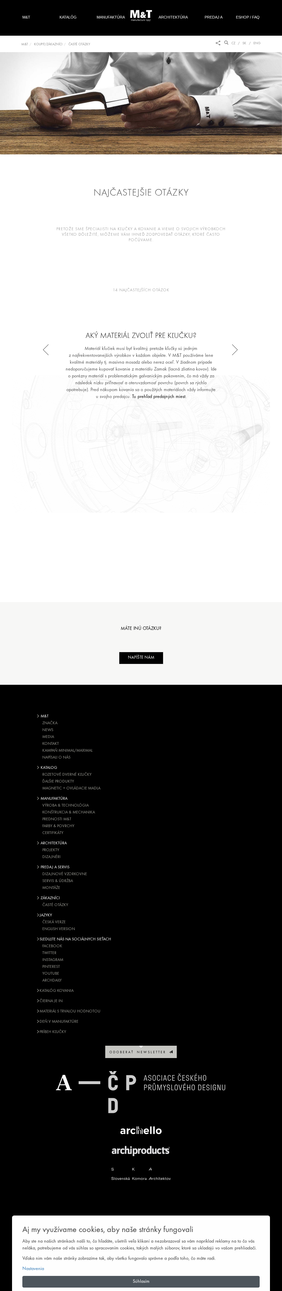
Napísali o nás (56, 757)
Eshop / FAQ (248, 17)
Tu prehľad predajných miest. (159, 397)
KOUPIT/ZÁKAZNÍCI (48, 44)
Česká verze (54, 922)
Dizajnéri (51, 857)
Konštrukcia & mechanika (68, 812)
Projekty (50, 850)
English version (58, 929)
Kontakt (50, 744)
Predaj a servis (214, 24)
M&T (26, 17)
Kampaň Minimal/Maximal (67, 751)
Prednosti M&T (56, 819)
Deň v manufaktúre (59, 1022)
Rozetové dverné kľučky (66, 775)
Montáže (51, 888)
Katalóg (68, 17)
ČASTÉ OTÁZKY (79, 44)
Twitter (49, 953)
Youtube (50, 974)
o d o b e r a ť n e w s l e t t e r (139, 1052)
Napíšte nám (141, 658)
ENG (257, 43)
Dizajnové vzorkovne (64, 874)
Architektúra (173, 17)
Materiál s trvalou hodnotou (70, 1011)
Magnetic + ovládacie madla (71, 788)
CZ (233, 43)
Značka (49, 723)
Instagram (52, 960)
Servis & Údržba (57, 881)
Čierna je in (51, 1001)
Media (48, 737)
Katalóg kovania (57, 991)
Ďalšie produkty (58, 781)
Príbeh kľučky (53, 1032)
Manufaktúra (111, 17)
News (47, 730)
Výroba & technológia (65, 805)
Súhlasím (141, 1281)
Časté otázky (55, 905)
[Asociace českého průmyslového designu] (141, 1092)
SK (244, 43)
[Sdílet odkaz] (218, 43)
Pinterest (51, 967)
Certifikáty (52, 833)
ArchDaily (52, 980)
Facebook (52, 946)
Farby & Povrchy (58, 826)
